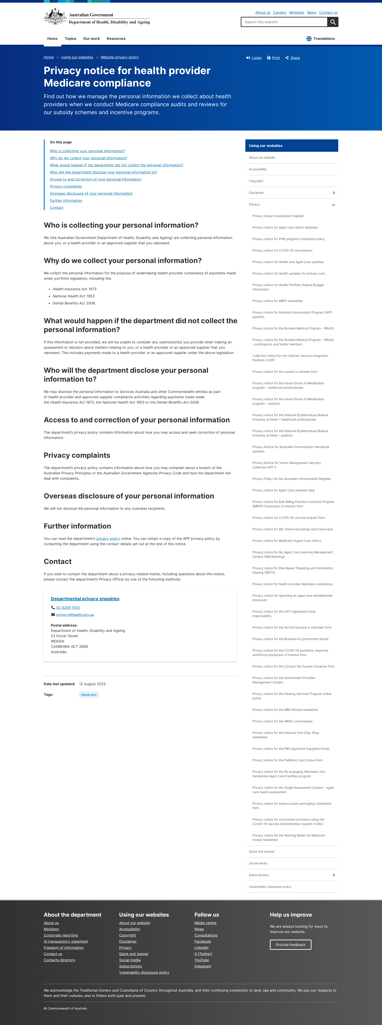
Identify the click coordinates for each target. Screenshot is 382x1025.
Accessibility (258, 169)
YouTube (202, 960)
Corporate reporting (61, 935)
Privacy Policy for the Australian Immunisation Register (291, 479)
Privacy (254, 204)
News (311, 12)
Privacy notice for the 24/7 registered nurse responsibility (283, 614)
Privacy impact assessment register (278, 216)
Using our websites (77, 57)
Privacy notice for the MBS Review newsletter (285, 710)
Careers (279, 12)
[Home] (97, 16)
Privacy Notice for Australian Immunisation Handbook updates (290, 449)
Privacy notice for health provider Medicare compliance (292, 584)
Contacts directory (59, 960)
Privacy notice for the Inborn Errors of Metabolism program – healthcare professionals (288, 385)
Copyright (256, 181)
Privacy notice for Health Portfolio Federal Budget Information (288, 287)
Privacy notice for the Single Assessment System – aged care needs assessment (293, 790)
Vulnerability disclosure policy (270, 886)
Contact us (328, 12)
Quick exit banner (262, 851)
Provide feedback (291, 944)
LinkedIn (201, 947)
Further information (66, 200)
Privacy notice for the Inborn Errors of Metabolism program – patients (288, 401)
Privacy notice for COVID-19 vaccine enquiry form (288, 517)
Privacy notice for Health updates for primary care (288, 273)
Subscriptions (259, 875)
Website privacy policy (120, 57)
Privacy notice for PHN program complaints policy (288, 239)
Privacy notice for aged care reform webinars (285, 227)
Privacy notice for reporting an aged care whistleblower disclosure (292, 598)
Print (276, 58)
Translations (324, 38)
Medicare (89, 694)
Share (295, 58)
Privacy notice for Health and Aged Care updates (288, 262)
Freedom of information (64, 947)
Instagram (203, 966)
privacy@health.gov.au (75, 614)
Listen (257, 58)
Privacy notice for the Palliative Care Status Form (287, 760)
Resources (116, 38)
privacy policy (108, 538)
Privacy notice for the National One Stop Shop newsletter (285, 735)
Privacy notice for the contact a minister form (285, 371)
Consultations (206, 935)
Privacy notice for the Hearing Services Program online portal (291, 696)
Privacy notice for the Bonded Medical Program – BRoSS (293, 328)
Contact (56, 207)
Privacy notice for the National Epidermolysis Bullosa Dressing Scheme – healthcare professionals (290, 417)
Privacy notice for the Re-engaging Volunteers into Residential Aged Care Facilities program (288, 774)
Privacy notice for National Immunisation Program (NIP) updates (292, 314)
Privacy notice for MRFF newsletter (277, 301)
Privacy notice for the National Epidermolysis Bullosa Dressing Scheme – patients (290, 433)
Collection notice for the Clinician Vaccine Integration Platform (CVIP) (290, 358)
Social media (258, 863)
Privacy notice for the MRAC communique (282, 721)
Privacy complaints (66, 186)
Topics (70, 38)
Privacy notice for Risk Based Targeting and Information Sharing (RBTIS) (292, 570)
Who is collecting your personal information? (87, 151)
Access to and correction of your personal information (95, 179)
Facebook (203, 941)
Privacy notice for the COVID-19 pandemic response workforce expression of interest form (290, 652)
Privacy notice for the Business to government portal (290, 639)
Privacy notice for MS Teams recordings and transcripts (292, 529)
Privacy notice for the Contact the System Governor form (293, 666)
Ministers (296, 12)
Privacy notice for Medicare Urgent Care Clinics (286, 540)
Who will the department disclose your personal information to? (103, 172)
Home (52, 38)
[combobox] (284, 22)
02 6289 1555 (68, 607)
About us (262, 12)
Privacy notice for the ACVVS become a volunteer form (292, 627)
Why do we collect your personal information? (88, 158)
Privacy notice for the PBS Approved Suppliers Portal (290, 748)
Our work (91, 38)
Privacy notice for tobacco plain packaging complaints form (291, 806)
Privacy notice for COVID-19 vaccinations (282, 250)
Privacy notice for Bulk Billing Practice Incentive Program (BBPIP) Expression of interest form (293, 504)
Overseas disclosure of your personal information (91, 193)
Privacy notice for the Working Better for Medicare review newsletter (288, 837)
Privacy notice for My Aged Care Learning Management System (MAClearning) (292, 554)
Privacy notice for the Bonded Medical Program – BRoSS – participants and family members (293, 342)
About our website (262, 157)
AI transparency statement (66, 941)
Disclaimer (256, 192)
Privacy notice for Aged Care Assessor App (283, 490)
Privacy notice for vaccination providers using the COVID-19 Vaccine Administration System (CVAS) (288, 821)
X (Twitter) (203, 954)
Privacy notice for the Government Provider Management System (283, 680)
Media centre (205, 923)
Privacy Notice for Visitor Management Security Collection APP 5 (286, 465)
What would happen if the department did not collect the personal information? (116, 165)
